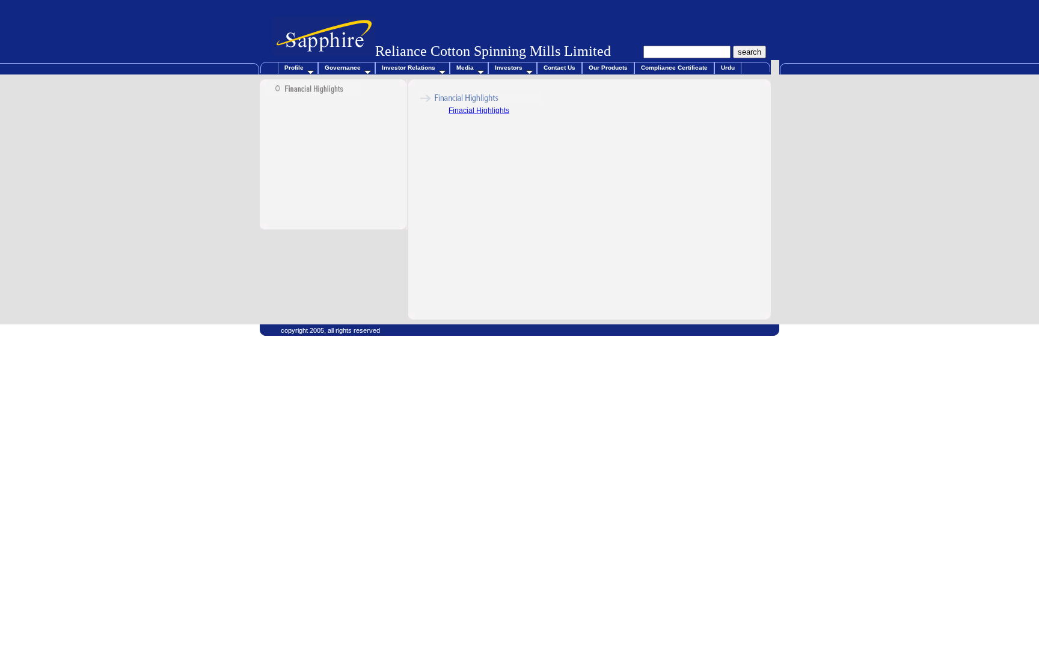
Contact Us (559, 67)
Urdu (728, 67)
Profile (294, 67)
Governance (343, 67)
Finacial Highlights (479, 110)
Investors (509, 67)
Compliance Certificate (674, 67)
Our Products (608, 67)
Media (465, 67)
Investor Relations (408, 67)
